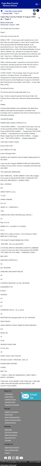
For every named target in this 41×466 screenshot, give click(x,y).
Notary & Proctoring (11, 435)
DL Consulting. (12, 462)
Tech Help (8, 440)
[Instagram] (13, 458)
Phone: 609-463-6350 (11, 450)
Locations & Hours (10, 399)
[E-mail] (34, 13)
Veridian (38, 462)
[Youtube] (21, 458)
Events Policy (9, 414)
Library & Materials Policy (12, 417)
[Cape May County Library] (1, 11)
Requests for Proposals (12, 405)
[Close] (22, 393)
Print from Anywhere (11, 432)
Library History (9, 397)
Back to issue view (6, 22)
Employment (9, 394)
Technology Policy (10, 423)
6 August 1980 (7, 13)
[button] (37, 4)
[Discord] (6, 458)
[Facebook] (34, 10)
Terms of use (12, 465)
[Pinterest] (17, 458)
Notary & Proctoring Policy (13, 420)
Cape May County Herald (13, 11)
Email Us (7, 453)
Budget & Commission (11, 412)
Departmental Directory (12, 447)
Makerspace (8, 430)
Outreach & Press (10, 402)
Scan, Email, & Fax (10, 438)
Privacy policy (4, 465)
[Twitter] (37, 10)
